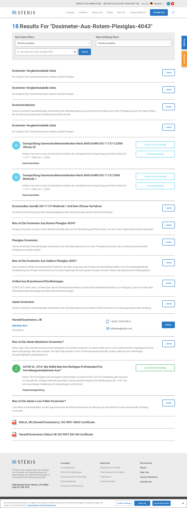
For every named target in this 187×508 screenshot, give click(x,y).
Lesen (168, 72)
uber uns (144, 472)
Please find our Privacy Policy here (42, 505)
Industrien (83, 12)
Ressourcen (97, 12)
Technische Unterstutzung (71, 486)
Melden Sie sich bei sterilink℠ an (121, 3)
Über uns (121, 12)
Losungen (65, 463)
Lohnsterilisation (67, 468)
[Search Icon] (173, 12)
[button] (75, 52)
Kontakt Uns (159, 12)
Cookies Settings (124, 503)
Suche (85, 52)
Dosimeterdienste (68, 481)
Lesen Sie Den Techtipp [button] (155, 144)
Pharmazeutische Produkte (112, 472)
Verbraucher (105, 477)
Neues (110, 12)
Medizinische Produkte (110, 468)
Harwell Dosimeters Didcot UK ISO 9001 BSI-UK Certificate (56, 434)
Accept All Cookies (161, 503)
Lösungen (70, 12)
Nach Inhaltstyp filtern (107, 37)
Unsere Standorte (138, 12)
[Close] (183, 503)
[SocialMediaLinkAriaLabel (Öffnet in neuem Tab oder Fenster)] (168, 3)
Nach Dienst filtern (24, 37)
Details (168, 325)
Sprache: (145, 3)
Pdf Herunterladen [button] (155, 154)
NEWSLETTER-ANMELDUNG (88, 3)
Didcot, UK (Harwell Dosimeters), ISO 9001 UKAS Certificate (57, 422)
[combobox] (157, 4)
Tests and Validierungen (71, 472)
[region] (93, 503)
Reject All (142, 503)
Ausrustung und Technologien (73, 477)
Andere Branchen (108, 481)
